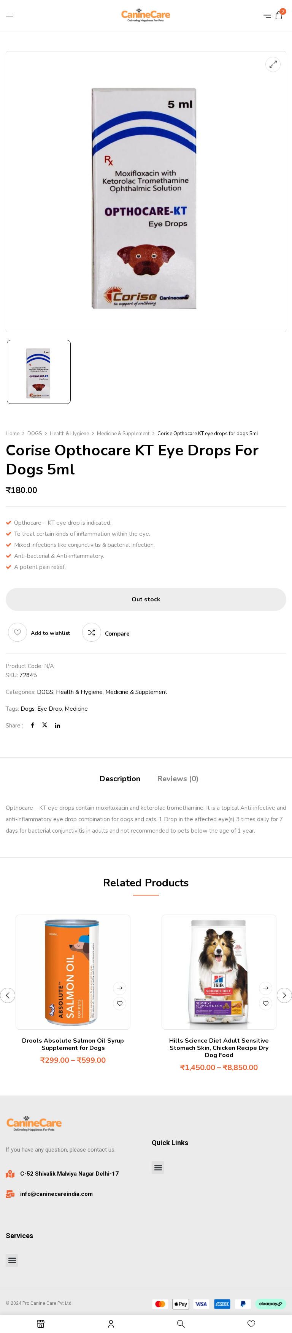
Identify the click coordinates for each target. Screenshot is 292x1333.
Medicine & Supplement (123, 433)
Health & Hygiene (69, 433)
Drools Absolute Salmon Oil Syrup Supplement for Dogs (73, 1044)
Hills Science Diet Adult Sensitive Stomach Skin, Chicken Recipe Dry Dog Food (219, 1048)
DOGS (34, 433)
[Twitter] (45, 725)
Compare (117, 634)
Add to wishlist (50, 633)
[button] (278, 15)
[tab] (119, 780)
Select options (119, 988)
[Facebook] (32, 725)
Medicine (76, 709)
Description (119, 779)
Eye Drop (49, 709)
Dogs (28, 709)
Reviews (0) (178, 779)
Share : (14, 725)
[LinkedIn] (57, 725)
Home (12, 433)
